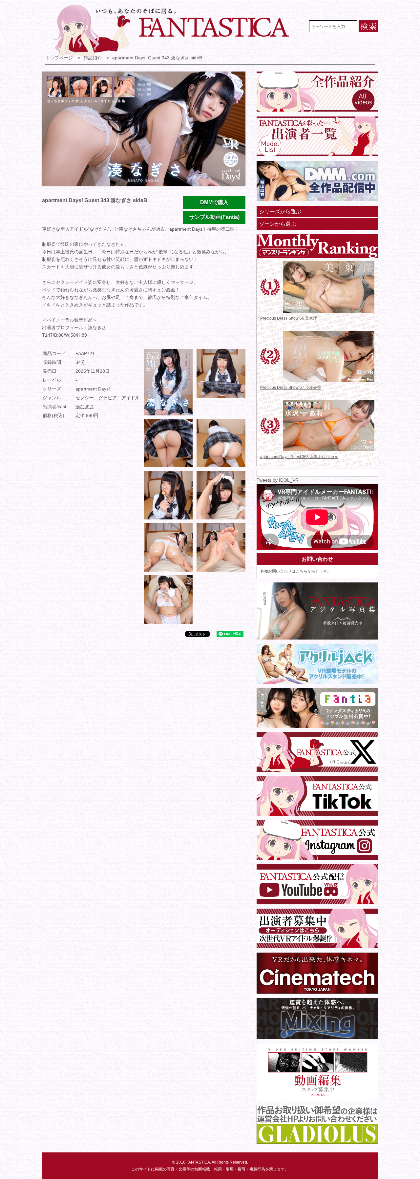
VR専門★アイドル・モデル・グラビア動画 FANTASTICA (175, 30)
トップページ (59, 57)
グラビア (107, 397)
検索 (368, 26)
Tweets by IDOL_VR (278, 480)
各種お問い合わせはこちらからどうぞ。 (295, 571)
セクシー (84, 397)
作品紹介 (92, 57)
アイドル (130, 397)
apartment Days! (92, 389)
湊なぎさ (84, 406)
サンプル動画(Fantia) (214, 217)
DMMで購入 (214, 202)
